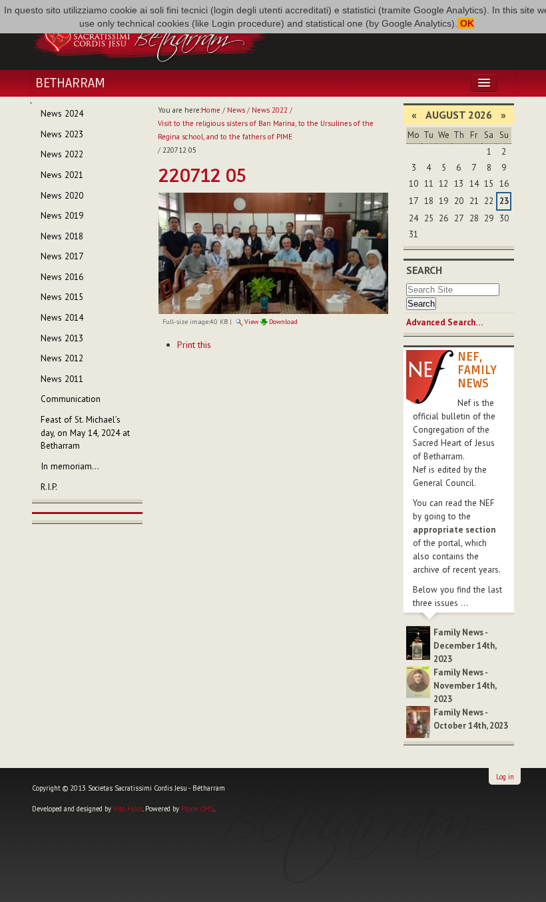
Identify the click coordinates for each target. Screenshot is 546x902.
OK (465, 23)
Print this (194, 345)
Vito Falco (127, 808)
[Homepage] (149, 35)
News (236, 110)
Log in (505, 776)
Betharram (70, 83)
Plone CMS (197, 808)
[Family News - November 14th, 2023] (418, 681)
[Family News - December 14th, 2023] (418, 642)
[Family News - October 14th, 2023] (418, 721)
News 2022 (270, 110)
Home (210, 110)
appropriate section (454, 529)
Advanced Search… (444, 322)
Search (424, 270)
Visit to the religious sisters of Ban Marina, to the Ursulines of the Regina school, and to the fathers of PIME (266, 130)
